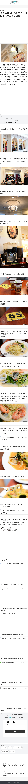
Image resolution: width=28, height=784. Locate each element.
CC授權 (9, 717)
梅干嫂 (10, 528)
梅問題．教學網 (14, 2)
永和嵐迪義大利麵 (18, 748)
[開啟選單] (2, 2)
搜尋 (25, 2)
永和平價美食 (5, 751)
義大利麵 (12, 751)
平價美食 (4, 748)
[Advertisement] (14, 30)
